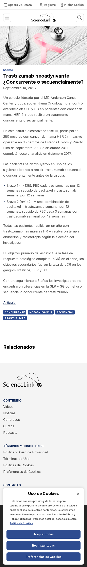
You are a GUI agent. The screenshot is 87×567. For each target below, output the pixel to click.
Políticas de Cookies (18, 465)
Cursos (8, 426)
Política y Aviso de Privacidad (25, 452)
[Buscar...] (7, 18)
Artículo (9, 303)
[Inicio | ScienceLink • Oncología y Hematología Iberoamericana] (43, 21)
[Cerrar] (78, 494)
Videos (8, 407)
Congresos (11, 420)
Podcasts (10, 433)
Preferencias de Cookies (22, 472)
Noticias (9, 413)
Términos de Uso (16, 459)
